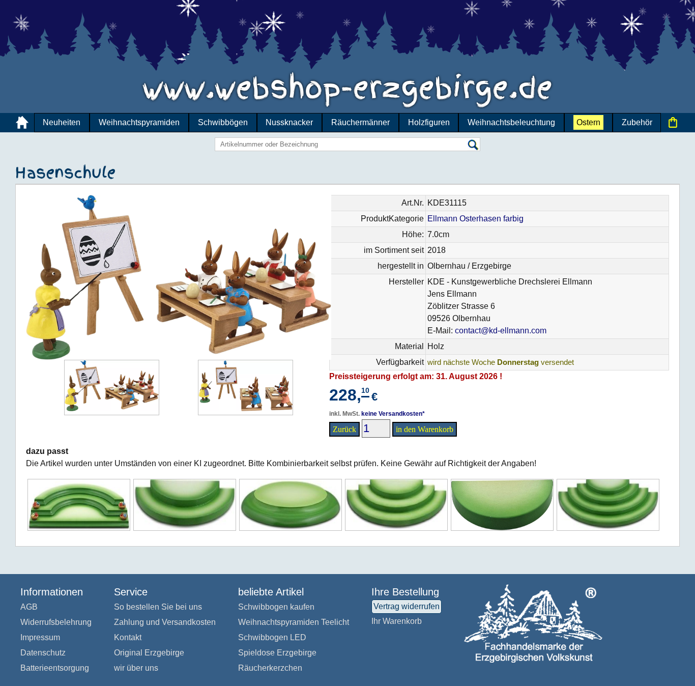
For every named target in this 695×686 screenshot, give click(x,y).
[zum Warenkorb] (673, 122)
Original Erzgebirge (149, 652)
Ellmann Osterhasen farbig (475, 218)
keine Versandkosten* (393, 413)
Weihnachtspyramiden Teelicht (293, 622)
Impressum (40, 637)
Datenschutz (43, 652)
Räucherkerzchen (270, 668)
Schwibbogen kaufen (276, 607)
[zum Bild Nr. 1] (111, 387)
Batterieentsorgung (54, 668)
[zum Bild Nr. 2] (245, 387)
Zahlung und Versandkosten (165, 622)
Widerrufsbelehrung (56, 622)
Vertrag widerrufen (406, 606)
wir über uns (136, 668)
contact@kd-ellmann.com (500, 330)
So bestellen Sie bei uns (158, 607)
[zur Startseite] (22, 122)
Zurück (344, 429)
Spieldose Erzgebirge (277, 652)
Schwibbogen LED (272, 637)
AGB (29, 607)
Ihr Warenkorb (396, 621)
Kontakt (127, 637)
